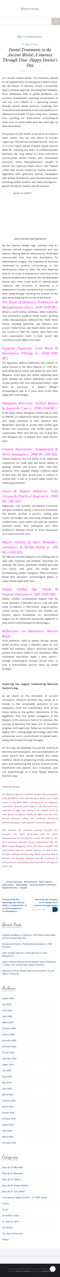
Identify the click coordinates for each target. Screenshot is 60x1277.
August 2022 (8, 1125)
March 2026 (7, 1022)
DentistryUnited (35, 71)
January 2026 (8, 1034)
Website (5, 1239)
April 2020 (7, 1131)
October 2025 (8, 1052)
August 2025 (8, 1064)
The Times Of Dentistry (12, 1233)
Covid (4, 1209)
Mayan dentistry (10, 887)
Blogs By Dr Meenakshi (12, 1167)
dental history (30, 881)
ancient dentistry (14, 881)
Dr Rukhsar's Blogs (10, 1215)
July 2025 (6, 1070)
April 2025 (7, 1088)
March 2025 (7, 1094)
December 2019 (9, 1143)
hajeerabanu (22, 884)
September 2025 (9, 1058)
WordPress (47, 1271)
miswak (23, 887)
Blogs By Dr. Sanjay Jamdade (15, 1185)
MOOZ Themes (23, 1271)
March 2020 (7, 1137)
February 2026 (9, 1028)
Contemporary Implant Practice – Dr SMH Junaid (24, 1197)
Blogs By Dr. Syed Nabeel (13, 1191)
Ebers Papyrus (45, 881)
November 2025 (9, 1046)
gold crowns (8, 884)
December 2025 (9, 1040)
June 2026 (7, 1010)
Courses (5, 1203)
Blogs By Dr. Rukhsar (11, 1179)
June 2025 (7, 1076)
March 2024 (7, 1106)
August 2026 (8, 998)
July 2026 (6, 1004)
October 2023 (8, 1112)
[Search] (55, 909)
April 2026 (7, 1016)
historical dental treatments (43, 884)
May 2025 (7, 1082)
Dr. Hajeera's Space (30, 44)
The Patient (7, 1227)
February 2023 (9, 1119)
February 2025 (9, 1100)
